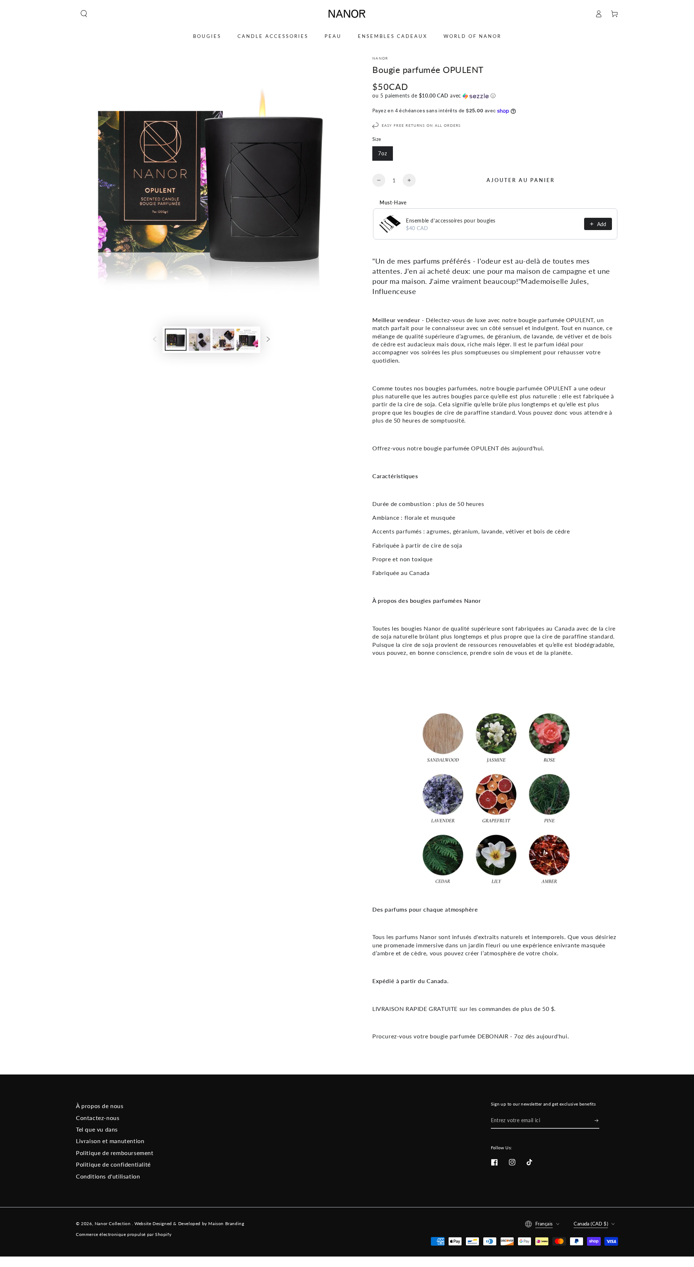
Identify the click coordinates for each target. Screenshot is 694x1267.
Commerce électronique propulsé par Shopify (123, 1234)
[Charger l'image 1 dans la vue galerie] (176, 340)
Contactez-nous (97, 1117)
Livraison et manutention (110, 1140)
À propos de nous (100, 1105)
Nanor (380, 58)
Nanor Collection (113, 1223)
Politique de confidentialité (113, 1164)
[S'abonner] (597, 1120)
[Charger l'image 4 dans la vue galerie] (247, 340)
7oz (382, 153)
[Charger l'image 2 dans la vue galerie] (199, 340)
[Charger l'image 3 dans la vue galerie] (223, 340)
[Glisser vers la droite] (268, 339)
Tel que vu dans (97, 1129)
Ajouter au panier (521, 180)
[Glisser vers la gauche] (155, 339)
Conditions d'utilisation (108, 1176)
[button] (84, 14)
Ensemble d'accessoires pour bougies (451, 220)
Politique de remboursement (115, 1152)
